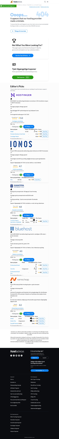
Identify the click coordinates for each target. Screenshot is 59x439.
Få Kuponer (17, 126)
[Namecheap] (19, 279)
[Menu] (47, 2)
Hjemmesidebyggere (36, 408)
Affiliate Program (14, 388)
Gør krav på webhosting (16, 394)
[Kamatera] (17, 186)
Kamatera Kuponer (15, 419)
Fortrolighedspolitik (15, 402)
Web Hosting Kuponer (16, 416)
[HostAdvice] (16, 2)
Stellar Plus (13, 321)
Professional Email (15, 265)
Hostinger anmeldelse (17, 121)
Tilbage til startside (20, 31)
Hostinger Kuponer (15, 425)
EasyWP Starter (14, 323)
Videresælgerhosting (36, 405)
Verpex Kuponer (14, 431)
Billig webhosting (35, 391)
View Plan (45, 131)
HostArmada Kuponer (15, 422)
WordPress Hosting (36, 385)
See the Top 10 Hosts (21, 55)
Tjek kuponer (23, 77)
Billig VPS (33, 396)
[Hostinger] (21, 95)
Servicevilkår (13, 405)
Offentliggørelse (14, 396)
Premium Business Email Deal (17, 134)
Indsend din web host (15, 391)
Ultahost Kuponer (14, 428)
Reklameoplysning (45, 7)
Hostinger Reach (14, 136)
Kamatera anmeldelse (17, 210)
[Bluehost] (21, 228)
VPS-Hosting (34, 394)
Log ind (44, 357)
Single (11, 131)
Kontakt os (13, 382)
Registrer (35, 357)
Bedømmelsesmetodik (35, 7)
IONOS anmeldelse (17, 169)
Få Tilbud (27, 126)
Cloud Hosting (34, 399)
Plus (11, 179)
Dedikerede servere (35, 402)
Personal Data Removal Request (18, 399)
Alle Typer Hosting (35, 379)
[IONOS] (21, 144)
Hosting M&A (39, 370)
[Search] (45, 2)
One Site (12, 268)
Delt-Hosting (34, 388)
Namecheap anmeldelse (17, 308)
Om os (12, 379)
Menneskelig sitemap (15, 385)
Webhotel (33, 382)
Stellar (12, 318)
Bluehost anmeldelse (18, 254)
